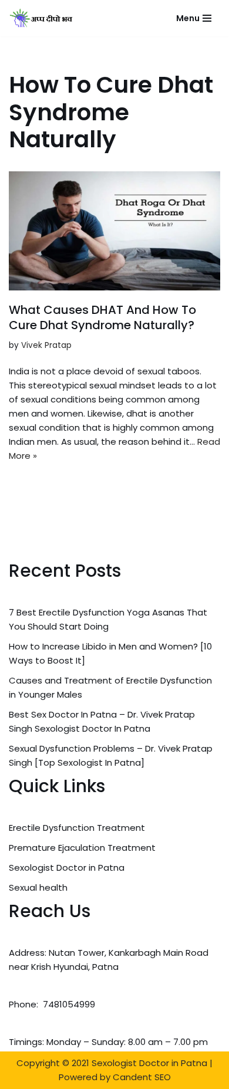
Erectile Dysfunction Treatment (77, 827)
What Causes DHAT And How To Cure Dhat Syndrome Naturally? (102, 317)
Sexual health (38, 887)
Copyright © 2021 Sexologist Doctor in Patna (111, 1063)
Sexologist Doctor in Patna (66, 867)
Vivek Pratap (46, 345)
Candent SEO (142, 1077)
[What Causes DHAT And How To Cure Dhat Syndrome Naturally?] (114, 230)
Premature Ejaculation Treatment (82, 847)
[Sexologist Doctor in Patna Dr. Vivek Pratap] (41, 18)
